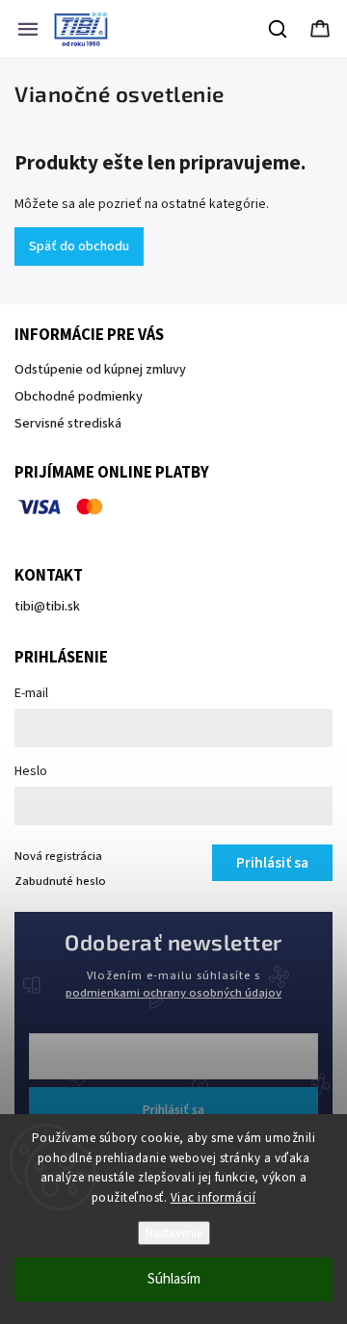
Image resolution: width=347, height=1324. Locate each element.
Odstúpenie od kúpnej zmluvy (100, 369)
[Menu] (28, 29)
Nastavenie (174, 1233)
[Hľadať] (278, 29)
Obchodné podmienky (78, 396)
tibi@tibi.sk (47, 606)
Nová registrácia (58, 856)
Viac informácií (213, 1198)
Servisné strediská (67, 423)
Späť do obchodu (79, 246)
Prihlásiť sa (173, 1110)
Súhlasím (173, 1279)
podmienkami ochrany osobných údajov (173, 992)
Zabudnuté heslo (60, 881)
